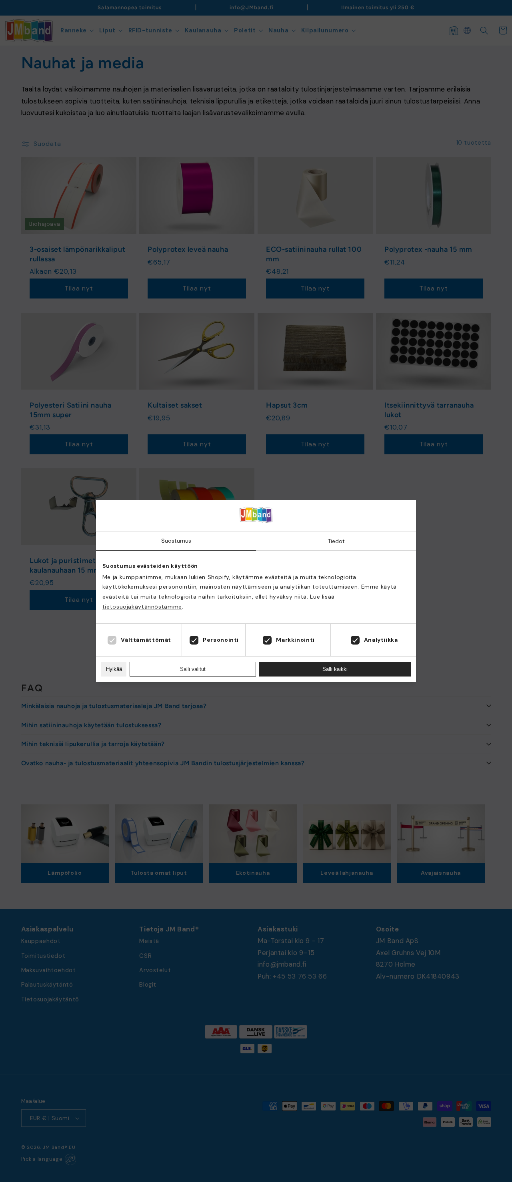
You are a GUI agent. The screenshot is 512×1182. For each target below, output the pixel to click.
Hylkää (114, 669)
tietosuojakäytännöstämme (142, 606)
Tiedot (336, 541)
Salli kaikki (335, 669)
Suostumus (176, 540)
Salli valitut (193, 669)
